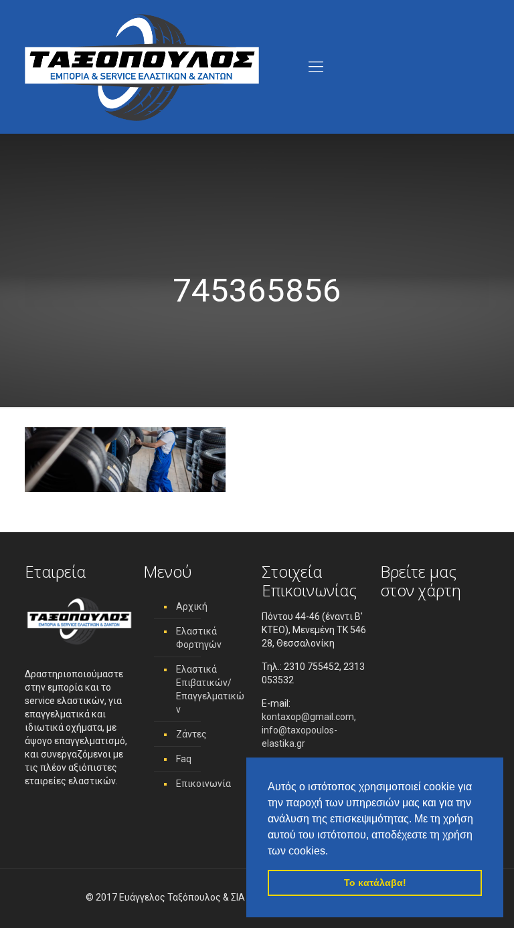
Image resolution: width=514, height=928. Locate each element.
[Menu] (316, 66)
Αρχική (191, 606)
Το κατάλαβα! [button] (375, 882)
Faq (183, 758)
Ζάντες (191, 734)
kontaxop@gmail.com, (309, 716)
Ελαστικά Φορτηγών (199, 638)
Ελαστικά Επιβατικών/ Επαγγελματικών (210, 689)
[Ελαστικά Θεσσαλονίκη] (142, 67)
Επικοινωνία (203, 783)
